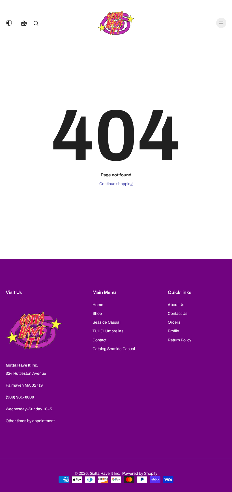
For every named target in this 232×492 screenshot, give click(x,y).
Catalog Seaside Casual (114, 349)
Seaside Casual (106, 322)
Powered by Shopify (139, 473)
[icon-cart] (23, 23)
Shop (97, 313)
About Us (176, 305)
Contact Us (177, 313)
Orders (174, 322)
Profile (173, 331)
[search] (36, 23)
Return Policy (179, 340)
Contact (99, 340)
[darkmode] (11, 22)
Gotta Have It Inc (104, 473)
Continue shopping (116, 184)
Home (98, 305)
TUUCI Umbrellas (108, 331)
